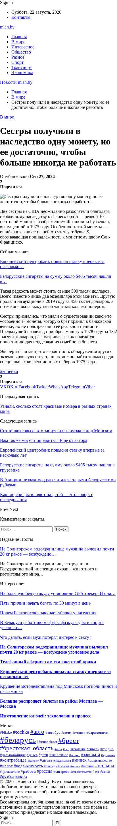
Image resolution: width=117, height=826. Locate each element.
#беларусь (18, 740)
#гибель (93, 749)
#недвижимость (28, 765)
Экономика (22, 72)
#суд (96, 771)
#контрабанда (13, 760)
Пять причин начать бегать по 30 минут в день (45, 603)
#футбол (7, 776)
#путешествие (10, 772)
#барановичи (97, 732)
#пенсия (63, 766)
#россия (44, 771)
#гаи (66, 749)
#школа (21, 776)
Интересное (22, 46)
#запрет (74, 755)
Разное (17, 57)
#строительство (81, 771)
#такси (105, 772)
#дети (43, 754)
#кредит (33, 760)
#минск (79, 760)
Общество (21, 52)
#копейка (9, 371)
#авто (37, 731)
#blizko (6, 733)
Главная (19, 36)
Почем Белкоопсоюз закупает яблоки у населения (48, 612)
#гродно (107, 749)
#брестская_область (26, 748)
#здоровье (108, 755)
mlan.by (7, 27)
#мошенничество (100, 760)
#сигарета (61, 771)
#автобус (52, 732)
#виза (58, 749)
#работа (28, 771)
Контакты (20, 17)
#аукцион (78, 732)
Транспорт (21, 67)
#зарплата (90, 754)
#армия (66, 732)
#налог (6, 766)
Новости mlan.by (16, 82)
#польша (104, 765)
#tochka (21, 732)
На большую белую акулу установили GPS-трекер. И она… (58, 593)
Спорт (17, 62)
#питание (87, 766)
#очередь (50, 766)
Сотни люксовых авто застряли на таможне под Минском (56, 430)
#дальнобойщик (13, 755)
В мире (18, 41)
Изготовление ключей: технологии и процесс (45, 715)
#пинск (75, 766)
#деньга (32, 755)
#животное (58, 754)
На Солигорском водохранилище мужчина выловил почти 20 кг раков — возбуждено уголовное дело (54, 649)
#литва (46, 760)
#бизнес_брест (47, 741)
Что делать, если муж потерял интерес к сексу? (45, 637)
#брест (68, 740)
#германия (77, 749)
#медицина (62, 760)
